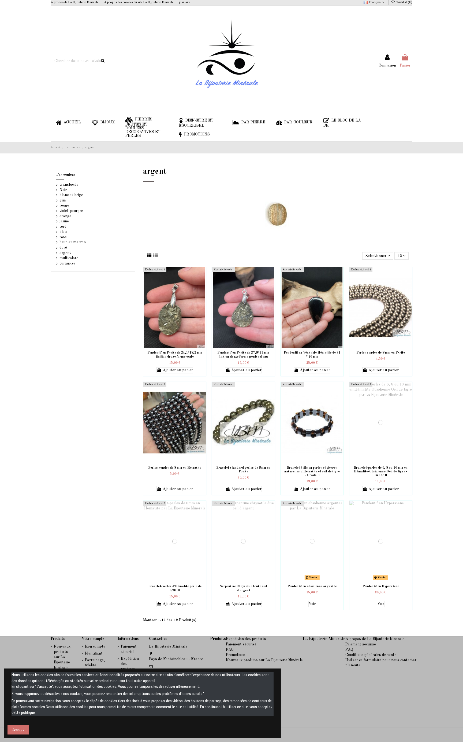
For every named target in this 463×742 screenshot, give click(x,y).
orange (65, 216)
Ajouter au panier (178, 370)
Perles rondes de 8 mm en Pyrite (380, 352)
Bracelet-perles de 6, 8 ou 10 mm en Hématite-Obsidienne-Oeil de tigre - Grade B (381, 471)
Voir (312, 604)
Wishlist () (403, 2)
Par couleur (65, 175)
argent (65, 253)
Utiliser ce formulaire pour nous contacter (380, 660)
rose (63, 237)
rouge (64, 205)
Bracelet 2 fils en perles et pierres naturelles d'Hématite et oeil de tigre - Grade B (312, 471)
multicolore (68, 258)
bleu (63, 232)
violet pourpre (71, 211)
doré (63, 247)
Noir (63, 190)
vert (62, 227)
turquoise (67, 263)
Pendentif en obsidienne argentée (312, 586)
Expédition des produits (130, 664)
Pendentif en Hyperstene (381, 586)
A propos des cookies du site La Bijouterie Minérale (139, 2)
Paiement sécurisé (129, 649)
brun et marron (72, 242)
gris (62, 200)
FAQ (230, 650)
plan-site (184, 2)
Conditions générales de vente (370, 655)
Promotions (235, 655)
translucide (69, 184)
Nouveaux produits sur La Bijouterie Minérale (62, 657)
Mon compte (95, 646)
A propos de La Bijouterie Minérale (75, 2)
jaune (64, 221)
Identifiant (94, 653)
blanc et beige (71, 195)
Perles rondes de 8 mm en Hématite (174, 467)
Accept (18, 730)
